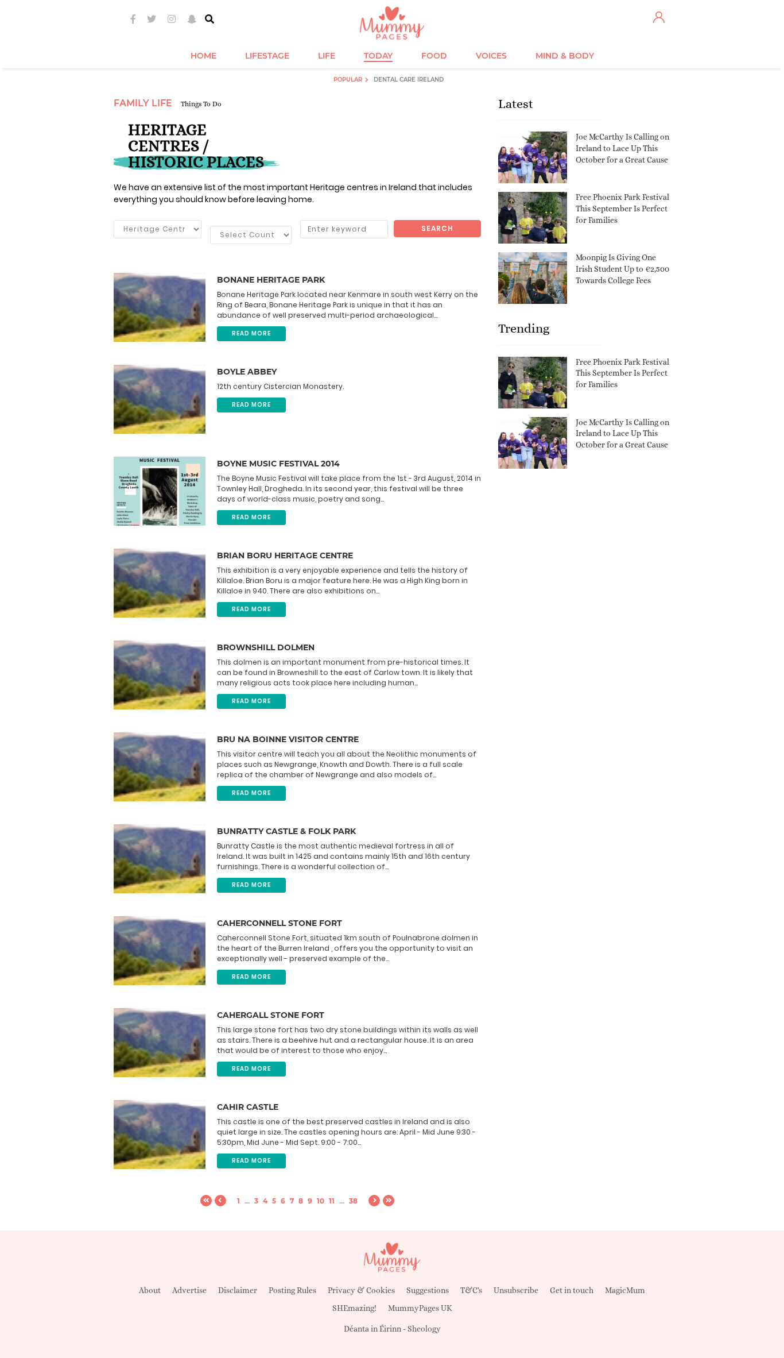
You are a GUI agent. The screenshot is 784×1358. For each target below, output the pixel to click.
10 (320, 1201)
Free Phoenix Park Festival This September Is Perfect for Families (622, 208)
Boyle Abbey (247, 371)
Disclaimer (237, 1290)
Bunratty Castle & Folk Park (286, 831)
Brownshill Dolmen (266, 647)
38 (353, 1201)
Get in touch (571, 1290)
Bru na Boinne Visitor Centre (288, 739)
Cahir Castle (247, 1107)
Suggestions (427, 1290)
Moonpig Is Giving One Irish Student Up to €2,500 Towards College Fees (622, 268)
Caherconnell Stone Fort (279, 923)
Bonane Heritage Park (271, 280)
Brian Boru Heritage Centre (285, 555)
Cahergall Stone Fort (270, 1015)
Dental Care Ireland (409, 79)
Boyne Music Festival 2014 (278, 463)
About (150, 1290)
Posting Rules (292, 1290)
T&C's (471, 1290)
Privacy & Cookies (361, 1290)
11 (332, 1201)
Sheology (424, 1328)
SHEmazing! (354, 1308)
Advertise (189, 1290)
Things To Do (201, 104)
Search (437, 228)
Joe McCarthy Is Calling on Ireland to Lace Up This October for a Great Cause (622, 148)
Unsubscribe (516, 1290)
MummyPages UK (420, 1308)
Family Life (143, 103)
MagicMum (625, 1290)
